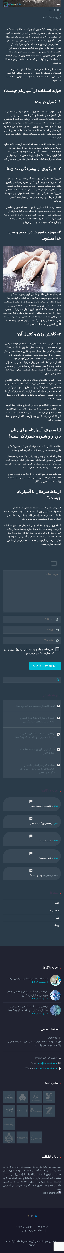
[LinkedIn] (36, 1216)
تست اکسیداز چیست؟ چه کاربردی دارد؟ (35, 706)
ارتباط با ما (43, 1227)
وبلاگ (56, 925)
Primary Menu (58, 4)
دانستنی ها (54, 910)
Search (57, 680)
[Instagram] (28, 1216)
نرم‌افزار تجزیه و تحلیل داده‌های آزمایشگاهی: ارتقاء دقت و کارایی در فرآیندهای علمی (37, 768)
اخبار (57, 903)
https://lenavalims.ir (46, 1069)
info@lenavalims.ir (47, 1063)
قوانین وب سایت (24, 1227)
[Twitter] (32, 1216)
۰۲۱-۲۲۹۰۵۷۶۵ (50, 1058)
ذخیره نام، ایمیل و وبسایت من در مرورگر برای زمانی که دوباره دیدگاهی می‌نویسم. (29, 651)
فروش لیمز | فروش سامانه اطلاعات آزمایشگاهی (37, 751)
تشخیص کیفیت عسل (40, 806)
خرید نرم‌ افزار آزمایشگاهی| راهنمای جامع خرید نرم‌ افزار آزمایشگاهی (37, 720)
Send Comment (45, 665)
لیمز (59, 14)
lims (56, 806)
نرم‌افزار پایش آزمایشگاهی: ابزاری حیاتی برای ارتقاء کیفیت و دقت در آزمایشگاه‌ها (35, 735)
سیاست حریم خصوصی (32, 1230)
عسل (56, 823)
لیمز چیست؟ (45, 841)
